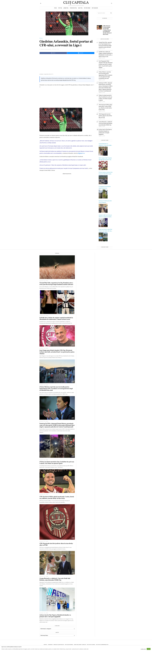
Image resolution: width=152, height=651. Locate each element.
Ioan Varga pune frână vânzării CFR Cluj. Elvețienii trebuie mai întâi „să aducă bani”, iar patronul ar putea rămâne (105, 64)
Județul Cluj (66, 7)
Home (55, 7)
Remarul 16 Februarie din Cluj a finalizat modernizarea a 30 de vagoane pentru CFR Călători (105, 201)
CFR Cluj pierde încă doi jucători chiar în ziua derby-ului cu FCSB (105, 115)
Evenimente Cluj (73, 7)
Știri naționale (95, 7)
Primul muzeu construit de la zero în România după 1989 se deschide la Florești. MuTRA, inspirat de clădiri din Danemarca (105, 173)
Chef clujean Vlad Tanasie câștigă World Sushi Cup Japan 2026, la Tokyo (105, 158)
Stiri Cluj (60, 7)
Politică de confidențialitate (102, 644)
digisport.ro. (81, 153)
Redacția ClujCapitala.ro (59, 644)
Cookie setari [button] (143, 649)
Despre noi (50, 644)
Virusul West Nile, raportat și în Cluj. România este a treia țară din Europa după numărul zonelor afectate (56, 283)
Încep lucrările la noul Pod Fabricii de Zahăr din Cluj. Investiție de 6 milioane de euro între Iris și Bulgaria (105, 230)
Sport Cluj (80, 7)
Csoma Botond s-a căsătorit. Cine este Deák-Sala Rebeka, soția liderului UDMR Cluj (105, 123)
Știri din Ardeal (87, 7)
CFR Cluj (40, 38)
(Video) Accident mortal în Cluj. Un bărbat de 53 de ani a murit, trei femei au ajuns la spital (56, 462)
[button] (111, 13)
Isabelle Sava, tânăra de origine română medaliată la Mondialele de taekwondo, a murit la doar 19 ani (56, 318)
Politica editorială (69, 644)
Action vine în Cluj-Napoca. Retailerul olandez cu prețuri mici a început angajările (55, 616)
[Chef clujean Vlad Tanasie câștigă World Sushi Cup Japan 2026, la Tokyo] (103, 165)
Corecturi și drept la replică (80, 644)
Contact (45, 644)
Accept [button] (148, 648)
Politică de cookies (91, 644)
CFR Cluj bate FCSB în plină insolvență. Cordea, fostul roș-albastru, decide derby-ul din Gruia (107, 30)
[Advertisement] (66, 64)
